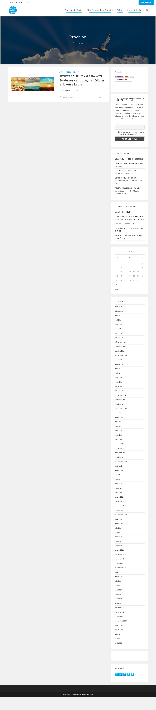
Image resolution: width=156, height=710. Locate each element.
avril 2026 (118, 324)
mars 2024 (118, 435)
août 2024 (118, 413)
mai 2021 (118, 585)
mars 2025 (118, 382)
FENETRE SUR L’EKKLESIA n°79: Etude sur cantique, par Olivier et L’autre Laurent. (81, 80)
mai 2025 (118, 373)
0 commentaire (67, 97)
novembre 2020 (120, 612)
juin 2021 (118, 581)
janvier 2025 (119, 391)
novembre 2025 (120, 346)
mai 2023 (118, 479)
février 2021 (119, 599)
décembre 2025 (120, 342)
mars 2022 (118, 541)
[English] (121, 77)
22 (142, 276)
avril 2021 (118, 590)
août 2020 (118, 625)
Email (117, 123)
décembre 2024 (120, 395)
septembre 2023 (121, 461)
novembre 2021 (120, 559)
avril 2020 (118, 643)
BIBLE (27, 2)
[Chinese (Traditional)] (118, 77)
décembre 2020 (120, 608)
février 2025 (119, 386)
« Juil (116, 289)
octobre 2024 (119, 404)
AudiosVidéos (65, 72)
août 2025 (118, 360)
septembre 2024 (121, 408)
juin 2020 (118, 634)
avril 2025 (118, 377)
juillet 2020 (119, 630)
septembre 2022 (121, 515)
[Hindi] (133, 77)
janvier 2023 (119, 497)
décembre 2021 (120, 554)
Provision (80, 43)
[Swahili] (126, 79)
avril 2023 (118, 484)
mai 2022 (118, 532)
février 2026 (119, 333)
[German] (126, 77)
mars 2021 (118, 594)
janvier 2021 (119, 603)
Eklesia (76, 72)
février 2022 (119, 546)
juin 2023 (118, 475)
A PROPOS (19, 2)
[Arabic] (116, 77)
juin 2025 (118, 368)
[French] (123, 77)
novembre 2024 (120, 399)
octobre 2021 (119, 563)
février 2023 (119, 492)
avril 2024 (118, 430)
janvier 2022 (119, 550)
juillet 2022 (119, 523)
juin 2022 (118, 528)
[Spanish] (123, 79)
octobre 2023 (119, 457)
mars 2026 (118, 329)
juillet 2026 (119, 311)
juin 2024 (118, 422)
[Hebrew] (131, 77)
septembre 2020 (121, 621)
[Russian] (121, 79)
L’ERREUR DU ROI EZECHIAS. (125, 159)
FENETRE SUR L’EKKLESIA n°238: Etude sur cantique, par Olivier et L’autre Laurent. (128, 191)
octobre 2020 (119, 616)
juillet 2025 (119, 364)
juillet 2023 (119, 470)
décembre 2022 (120, 501)
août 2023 (118, 466)
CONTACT (11, 2)
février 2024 (119, 439)
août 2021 (118, 572)
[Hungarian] (116, 79)
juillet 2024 (119, 417)
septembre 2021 (121, 568)
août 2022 (118, 519)
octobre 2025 (119, 351)
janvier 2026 (119, 338)
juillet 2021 (119, 577)
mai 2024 (118, 426)
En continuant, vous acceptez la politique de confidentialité (129, 133)
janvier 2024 (119, 444)
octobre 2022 (119, 510)
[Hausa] (128, 77)
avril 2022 (118, 537)
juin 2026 (118, 315)
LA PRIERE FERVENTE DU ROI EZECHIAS (129, 163)
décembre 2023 (120, 448)
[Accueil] (73, 43)
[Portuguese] (118, 79)
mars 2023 (118, 488)
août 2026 (118, 307)
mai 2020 (118, 638)
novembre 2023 (120, 453)
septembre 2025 (121, 355)
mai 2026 (118, 320)
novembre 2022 (120, 506)
